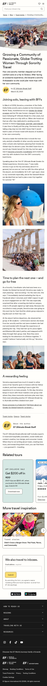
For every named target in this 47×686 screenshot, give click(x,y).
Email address (13, 564)
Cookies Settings (8, 677)
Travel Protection (8, 673)
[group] (18, 481)
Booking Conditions (16, 669)
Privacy (18, 673)
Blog (11, 15)
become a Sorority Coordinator (20, 151)
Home (5, 15)
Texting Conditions (29, 673)
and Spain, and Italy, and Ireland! (29, 123)
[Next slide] (43, 481)
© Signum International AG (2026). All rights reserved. (21, 681)
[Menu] (43, 4)
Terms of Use (29, 669)
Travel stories (20, 15)
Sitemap (5, 669)
